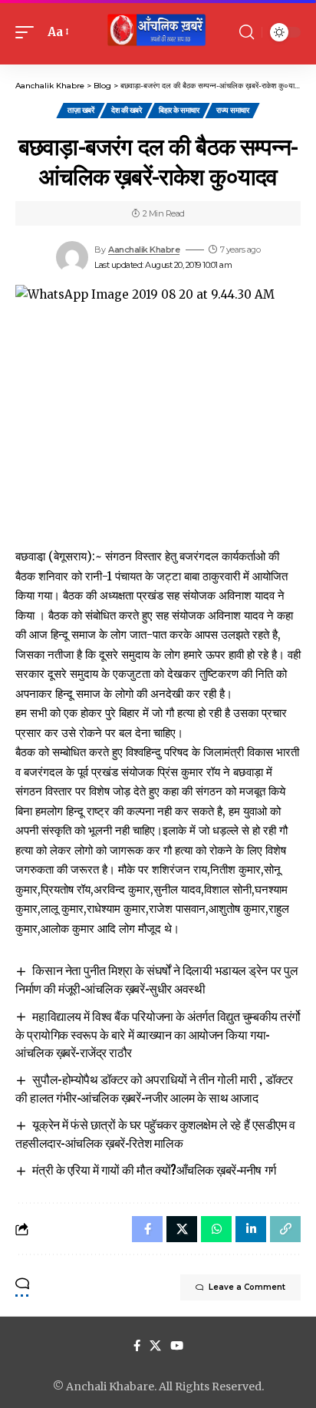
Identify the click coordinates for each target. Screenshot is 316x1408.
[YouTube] (176, 1346)
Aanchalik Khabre (143, 249)
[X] (155, 1346)
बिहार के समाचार (179, 110)
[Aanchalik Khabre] (158, 32)
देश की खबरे (126, 110)
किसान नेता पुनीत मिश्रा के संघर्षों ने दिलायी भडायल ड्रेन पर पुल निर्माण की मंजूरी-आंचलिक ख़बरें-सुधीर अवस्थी (156, 978)
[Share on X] (181, 1229)
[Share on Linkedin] (250, 1229)
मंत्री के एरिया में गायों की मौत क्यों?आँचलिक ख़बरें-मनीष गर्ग (153, 1169)
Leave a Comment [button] (247, 1287)
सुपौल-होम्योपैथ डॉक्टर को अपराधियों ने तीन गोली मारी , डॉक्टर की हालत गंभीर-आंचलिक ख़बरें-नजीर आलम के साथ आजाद (154, 1087)
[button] (28, 32)
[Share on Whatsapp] (216, 1229)
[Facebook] (137, 1346)
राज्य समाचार (232, 110)
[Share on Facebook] (147, 1229)
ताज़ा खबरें (80, 110)
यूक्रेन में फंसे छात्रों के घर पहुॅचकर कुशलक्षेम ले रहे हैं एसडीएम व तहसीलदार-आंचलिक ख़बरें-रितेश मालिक (155, 1133)
